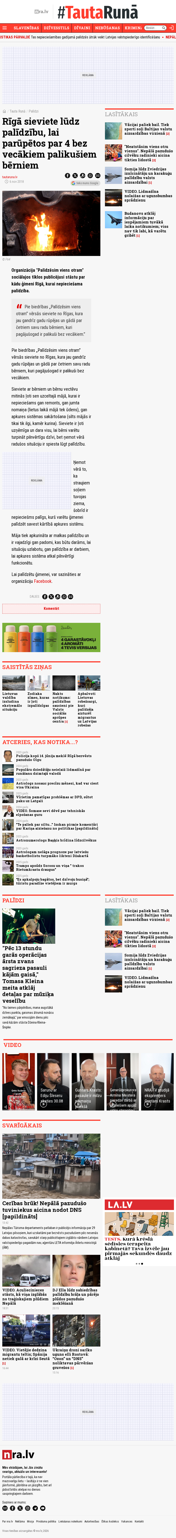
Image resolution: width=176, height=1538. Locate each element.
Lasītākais (121, 114)
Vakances (126, 1521)
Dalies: (35, 596)
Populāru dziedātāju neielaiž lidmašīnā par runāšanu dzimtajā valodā (53, 771)
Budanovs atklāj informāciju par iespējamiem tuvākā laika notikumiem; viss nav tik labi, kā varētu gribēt (146, 224)
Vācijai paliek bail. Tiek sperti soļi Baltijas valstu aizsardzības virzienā (148, 129)
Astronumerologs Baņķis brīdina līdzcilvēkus (56, 840)
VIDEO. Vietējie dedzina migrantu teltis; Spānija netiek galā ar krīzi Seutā (26, 1354)
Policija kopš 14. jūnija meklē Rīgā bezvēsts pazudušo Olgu (54, 758)
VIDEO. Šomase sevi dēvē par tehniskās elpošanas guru (50, 813)
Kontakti (139, 1521)
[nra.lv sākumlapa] (41, 12)
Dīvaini (82, 27)
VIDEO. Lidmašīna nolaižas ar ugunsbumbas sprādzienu (148, 195)
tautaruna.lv (9, 177)
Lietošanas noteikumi (70, 1521)
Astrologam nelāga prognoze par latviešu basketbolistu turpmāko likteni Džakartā (52, 854)
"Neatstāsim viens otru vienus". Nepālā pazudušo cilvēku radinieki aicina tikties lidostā (148, 153)
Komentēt (51, 608)
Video (12, 1045)
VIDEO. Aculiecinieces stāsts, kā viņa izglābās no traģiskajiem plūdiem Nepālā (25, 1297)
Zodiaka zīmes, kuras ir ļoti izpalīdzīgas (38, 699)
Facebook (43, 581)
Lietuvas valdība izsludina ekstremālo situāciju (12, 701)
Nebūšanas (107, 27)
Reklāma (20, 1521)
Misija (30, 1521)
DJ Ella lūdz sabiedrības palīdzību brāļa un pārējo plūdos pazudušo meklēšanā (75, 1297)
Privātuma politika (46, 1521)
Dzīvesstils (56, 27)
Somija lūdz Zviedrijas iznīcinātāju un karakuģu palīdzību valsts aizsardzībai (148, 176)
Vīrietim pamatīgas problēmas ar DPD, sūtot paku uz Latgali (54, 799)
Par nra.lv (7, 1521)
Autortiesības (92, 1521)
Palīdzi (33, 111)
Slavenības (26, 27)
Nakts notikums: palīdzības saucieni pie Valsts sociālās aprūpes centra (63, 707)
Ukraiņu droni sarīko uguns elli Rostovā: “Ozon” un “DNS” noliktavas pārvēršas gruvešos (72, 1358)
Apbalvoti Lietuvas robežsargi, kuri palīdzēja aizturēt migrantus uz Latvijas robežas (87, 709)
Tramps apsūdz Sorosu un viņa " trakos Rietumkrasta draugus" (50, 867)
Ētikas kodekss (110, 1521)
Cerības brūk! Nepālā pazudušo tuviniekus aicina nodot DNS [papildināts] (44, 1209)
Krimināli (136, 27)
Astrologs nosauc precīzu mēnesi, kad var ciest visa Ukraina (57, 785)
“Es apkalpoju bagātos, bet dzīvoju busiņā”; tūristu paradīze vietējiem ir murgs (52, 881)
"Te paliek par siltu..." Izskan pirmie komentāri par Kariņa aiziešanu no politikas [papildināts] (57, 826)
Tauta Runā (17, 111)
